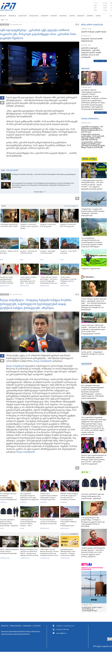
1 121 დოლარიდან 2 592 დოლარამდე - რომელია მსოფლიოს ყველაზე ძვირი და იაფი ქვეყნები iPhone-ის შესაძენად (93, 522)
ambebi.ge (3, 502)
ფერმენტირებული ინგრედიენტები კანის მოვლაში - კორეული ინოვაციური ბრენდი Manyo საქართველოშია (68, 553)
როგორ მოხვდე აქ (71, 206)
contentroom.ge (4, 558)
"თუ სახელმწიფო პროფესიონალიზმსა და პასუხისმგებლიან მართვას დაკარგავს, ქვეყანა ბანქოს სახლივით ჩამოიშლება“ (92, 242)
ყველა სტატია (100, 112)
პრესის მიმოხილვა (90, 119)
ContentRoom (74, 534)
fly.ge (1, 259)
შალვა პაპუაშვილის (15, 366)
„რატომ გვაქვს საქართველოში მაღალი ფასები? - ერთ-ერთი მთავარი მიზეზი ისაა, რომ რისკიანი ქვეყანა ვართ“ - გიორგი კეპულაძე (93, 552)
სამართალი (22, 16)
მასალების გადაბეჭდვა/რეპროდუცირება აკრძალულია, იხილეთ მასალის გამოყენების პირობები (20, 633)
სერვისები (27, 626)
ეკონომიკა (63, 16)
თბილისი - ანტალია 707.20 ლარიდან (9, 252)
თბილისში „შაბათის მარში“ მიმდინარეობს (92, 40)
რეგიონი (54, 16)
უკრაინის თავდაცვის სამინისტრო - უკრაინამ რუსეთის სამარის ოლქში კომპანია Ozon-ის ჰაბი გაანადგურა (91, 52)
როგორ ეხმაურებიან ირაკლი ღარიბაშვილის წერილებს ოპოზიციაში (48, 521)
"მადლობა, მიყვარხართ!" (91, 268)
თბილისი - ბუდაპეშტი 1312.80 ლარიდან (47, 252)
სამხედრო (80, 16)
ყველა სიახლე (99, 61)
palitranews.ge (44, 528)
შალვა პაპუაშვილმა (43, 361)
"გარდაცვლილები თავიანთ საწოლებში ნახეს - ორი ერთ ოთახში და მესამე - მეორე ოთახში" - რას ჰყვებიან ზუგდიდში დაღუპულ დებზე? (92, 185)
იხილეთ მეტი (38, 192)
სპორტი (72, 16)
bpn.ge (96, 3)
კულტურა (90, 16)
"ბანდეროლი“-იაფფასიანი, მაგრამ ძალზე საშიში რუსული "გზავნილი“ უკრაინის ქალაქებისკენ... (92, 212)
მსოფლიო (44, 16)
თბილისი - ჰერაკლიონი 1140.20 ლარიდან (28, 252)
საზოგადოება (34, 16)
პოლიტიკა (12, 16)
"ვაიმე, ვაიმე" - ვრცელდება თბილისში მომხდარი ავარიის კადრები (68, 280)
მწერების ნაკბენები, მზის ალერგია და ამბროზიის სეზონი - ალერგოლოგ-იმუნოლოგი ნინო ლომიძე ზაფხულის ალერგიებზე (29, 553)
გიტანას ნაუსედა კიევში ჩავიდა (93, 32)
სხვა (2, 20)
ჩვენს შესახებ (15, 626)
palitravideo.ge (4, 285)
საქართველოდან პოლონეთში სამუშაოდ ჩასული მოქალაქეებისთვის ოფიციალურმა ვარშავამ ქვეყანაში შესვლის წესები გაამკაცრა (69, 525)
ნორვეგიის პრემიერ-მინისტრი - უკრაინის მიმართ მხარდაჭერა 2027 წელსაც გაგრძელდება (44, 174)
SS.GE (4, 206)
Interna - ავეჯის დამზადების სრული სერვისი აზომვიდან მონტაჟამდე (9, 551)
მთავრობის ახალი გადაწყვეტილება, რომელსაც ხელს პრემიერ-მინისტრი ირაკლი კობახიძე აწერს (8, 281)
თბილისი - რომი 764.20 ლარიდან (68, 252)
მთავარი (3, 16)
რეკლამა (37, 626)
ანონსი (98, 16)
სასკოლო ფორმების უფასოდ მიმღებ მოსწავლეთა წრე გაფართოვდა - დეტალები (9, 522)
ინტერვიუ (85, 68)
